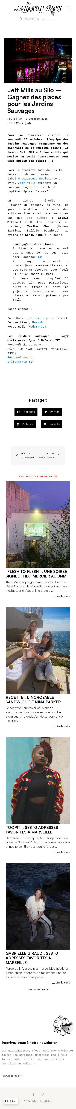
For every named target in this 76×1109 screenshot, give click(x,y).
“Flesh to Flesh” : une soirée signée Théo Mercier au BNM (36, 573)
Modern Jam (37, 326)
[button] (25, 412)
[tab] (38, 476)
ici (39, 256)
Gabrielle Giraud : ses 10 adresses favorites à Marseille (32, 958)
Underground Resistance (37, 178)
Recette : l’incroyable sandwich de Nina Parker (33, 699)
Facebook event (19, 357)
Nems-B (37, 322)
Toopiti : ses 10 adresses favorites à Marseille (32, 829)
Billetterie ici (20, 361)
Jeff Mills (27, 182)
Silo (10, 349)
